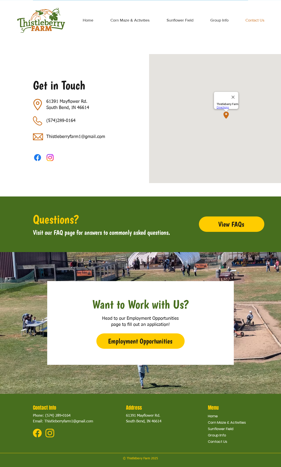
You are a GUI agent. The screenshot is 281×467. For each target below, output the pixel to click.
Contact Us (217, 441)
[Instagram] (50, 157)
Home (213, 416)
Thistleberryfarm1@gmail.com (75, 136)
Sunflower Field (220, 428)
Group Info (217, 435)
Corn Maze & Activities (227, 422)
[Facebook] (37, 157)
